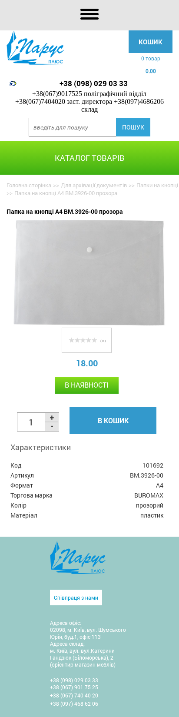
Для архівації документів (94, 185)
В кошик (113, 420)
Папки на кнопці (157, 185)
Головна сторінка (29, 185)
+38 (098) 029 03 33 (94, 83)
